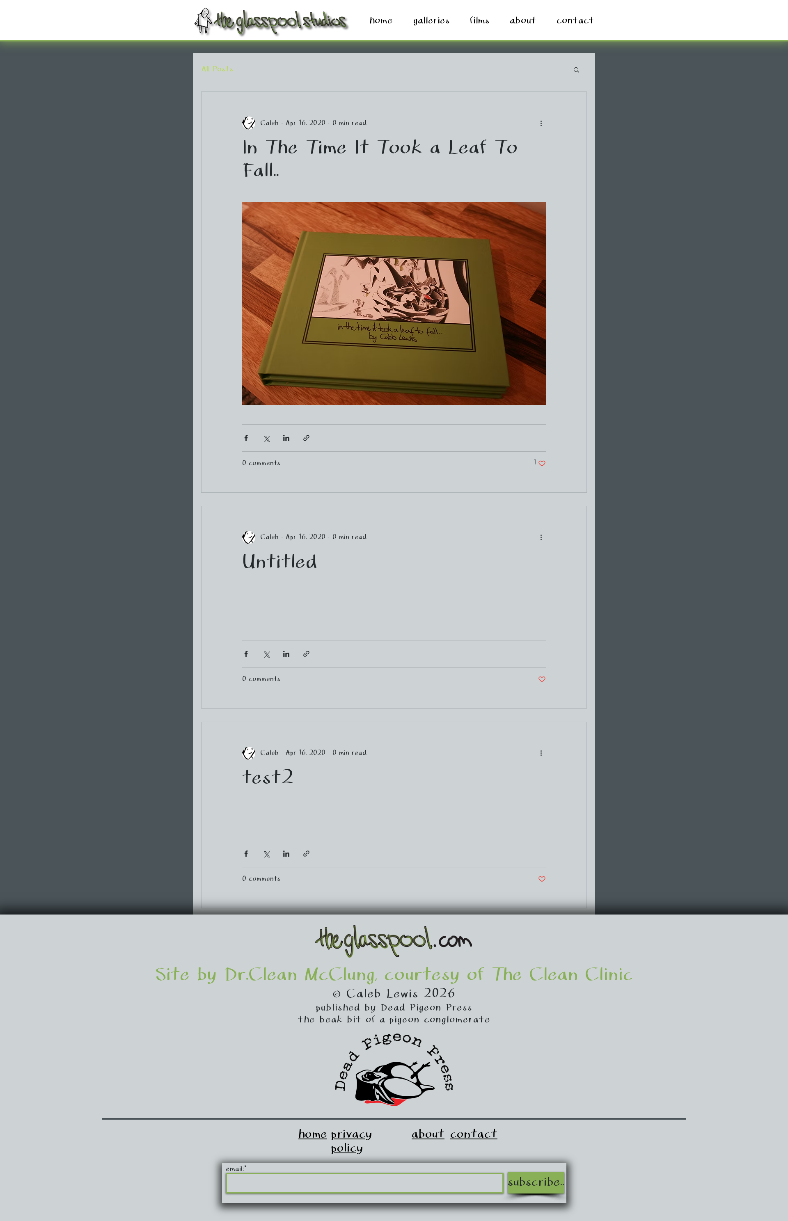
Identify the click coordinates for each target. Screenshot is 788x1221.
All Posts (217, 69)
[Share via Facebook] (246, 438)
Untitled (279, 562)
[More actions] (541, 123)
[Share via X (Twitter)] (266, 438)
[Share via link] (306, 438)
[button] (576, 70)
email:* (236, 1169)
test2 (267, 778)
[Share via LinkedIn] (286, 438)
